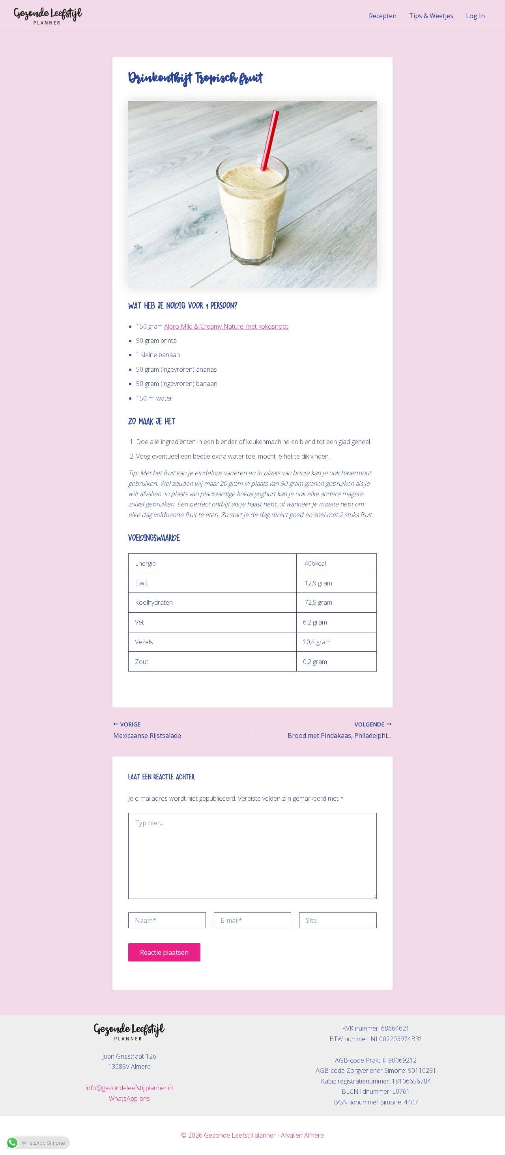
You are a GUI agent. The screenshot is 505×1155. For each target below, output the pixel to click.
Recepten (383, 15)
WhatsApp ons (129, 1098)
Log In (475, 15)
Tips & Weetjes (431, 15)
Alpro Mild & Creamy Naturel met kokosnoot (226, 326)
